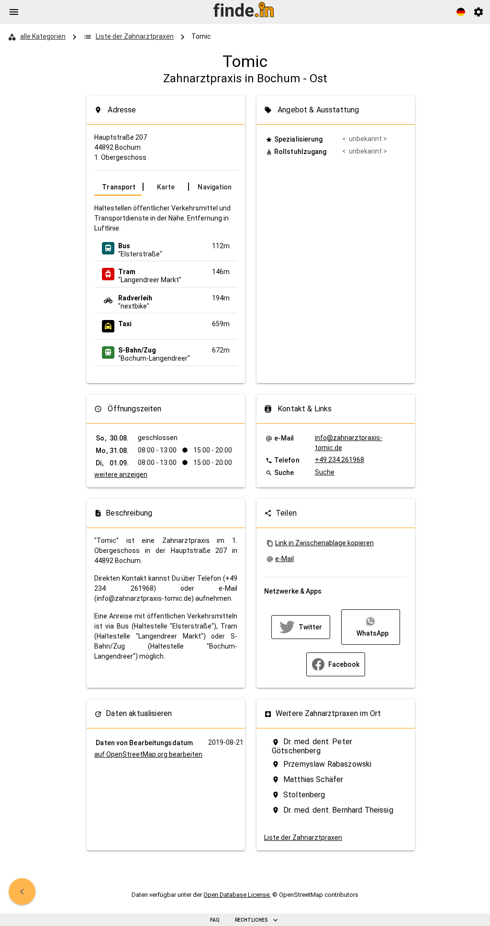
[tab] (118, 187)
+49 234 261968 (339, 459)
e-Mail (284, 558)
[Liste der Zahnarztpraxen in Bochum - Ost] (22, 891)
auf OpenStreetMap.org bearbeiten (148, 754)
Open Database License (236, 894)
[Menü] (14, 12)
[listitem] (165, 248)
